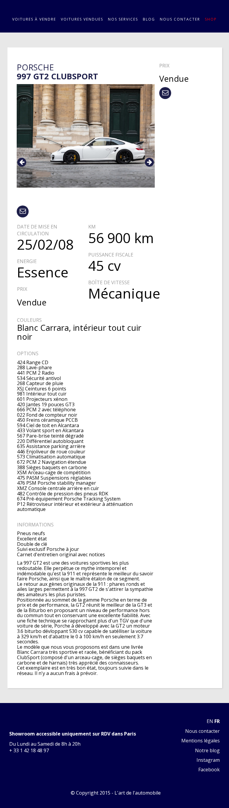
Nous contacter (180, 19)
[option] (86, 136)
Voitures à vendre (34, 19)
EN (210, 721)
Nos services (123, 19)
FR (217, 721)
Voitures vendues (82, 19)
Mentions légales (200, 740)
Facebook (209, 769)
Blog (149, 19)
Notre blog (207, 750)
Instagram (208, 760)
